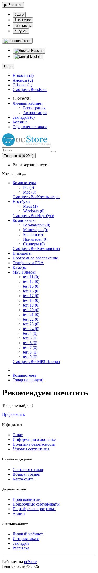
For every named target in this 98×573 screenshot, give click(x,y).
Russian (37, 51)
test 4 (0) (30, 333)
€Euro (19, 14)
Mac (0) (29, 192)
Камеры (20, 267)
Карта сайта (23, 479)
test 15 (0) (31, 286)
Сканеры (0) (34, 244)
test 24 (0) (31, 328)
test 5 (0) (30, 338)
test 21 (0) (31, 314)
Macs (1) (30, 206)
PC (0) (28, 187)
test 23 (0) (31, 324)
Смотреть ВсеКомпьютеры (36, 197)
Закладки (21, 543)
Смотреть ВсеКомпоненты (36, 248)
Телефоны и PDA (28, 262)
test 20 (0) (31, 310)
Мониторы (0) (35, 230)
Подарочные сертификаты (36, 504)
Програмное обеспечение (35, 258)
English (35, 56)
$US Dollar (23, 20)
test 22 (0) (31, 319)
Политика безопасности (34, 444)
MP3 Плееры (24, 272)
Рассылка (21, 548)
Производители (27, 499)
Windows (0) (33, 211)
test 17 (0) (31, 295)
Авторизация (35, 112)
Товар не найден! (28, 380)
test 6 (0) (30, 343)
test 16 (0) (31, 291)
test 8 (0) (30, 352)
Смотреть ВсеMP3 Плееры (36, 361)
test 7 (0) (30, 347)
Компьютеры (24, 182)
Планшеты (22, 253)
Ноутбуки (21, 201)
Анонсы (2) (23, 80)
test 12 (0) (31, 281)
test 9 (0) (30, 357)
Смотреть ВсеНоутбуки (33, 215)
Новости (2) (23, 75)
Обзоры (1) (22, 85)
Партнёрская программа (34, 509)
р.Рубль (21, 31)
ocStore (30, 561)
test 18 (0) (31, 300)
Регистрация (34, 108)
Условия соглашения (31, 449)
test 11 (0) (31, 277)
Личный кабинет (28, 534)
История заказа (26, 538)
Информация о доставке (34, 439)
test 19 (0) (31, 305)
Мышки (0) (33, 234)
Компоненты (24, 220)
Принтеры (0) (35, 239)
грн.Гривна (23, 25)
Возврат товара (26, 474)
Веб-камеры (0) (36, 225)
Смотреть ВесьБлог (30, 89)
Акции (19, 513)
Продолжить (13, 414)
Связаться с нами (28, 469)
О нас (18, 435)
